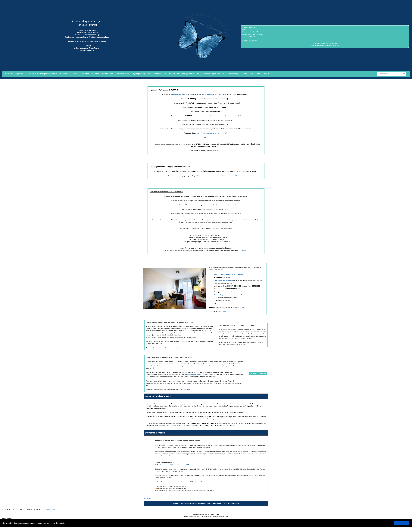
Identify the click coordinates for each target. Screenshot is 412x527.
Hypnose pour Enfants (68, 74)
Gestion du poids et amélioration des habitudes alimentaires (236, 295)
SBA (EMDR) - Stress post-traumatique (42, 74)
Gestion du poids (122, 74)
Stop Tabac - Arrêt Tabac (89, 74)
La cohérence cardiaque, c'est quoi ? (211, 74)
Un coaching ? (233, 74)
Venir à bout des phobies (223, 280)
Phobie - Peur (107, 74)
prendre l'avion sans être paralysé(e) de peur (210, 133)
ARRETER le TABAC (178, 94)
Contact (266, 74)
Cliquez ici (240, 176)
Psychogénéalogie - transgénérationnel (147, 74)
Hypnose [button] (19, 74)
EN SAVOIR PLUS (49, 510)
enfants (242, 307)
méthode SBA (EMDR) (194, 374)
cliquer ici (214, 150)
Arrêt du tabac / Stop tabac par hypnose (228, 274)
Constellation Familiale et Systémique (179, 74)
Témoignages (248, 74)
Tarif (258, 74)
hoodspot (147, 498)
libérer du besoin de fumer (211, 94)
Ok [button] (401, 523)
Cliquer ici (243, 250)
